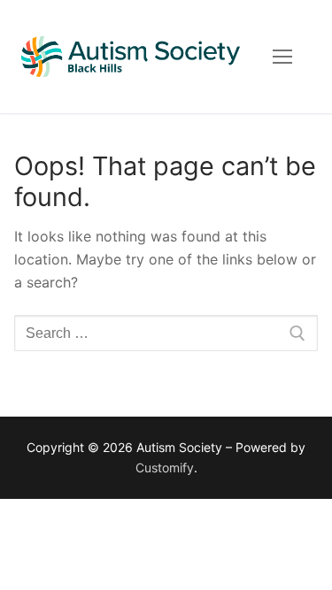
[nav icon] (282, 56)
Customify (164, 467)
